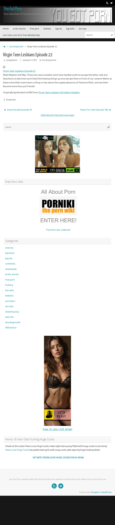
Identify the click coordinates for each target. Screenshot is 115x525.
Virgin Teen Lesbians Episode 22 (19, 71)
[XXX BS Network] (111, 3)
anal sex (9, 247)
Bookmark (11, 100)
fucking (9, 285)
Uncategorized (16, 46)
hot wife (9, 290)
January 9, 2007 (29, 60)
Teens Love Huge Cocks (17, 450)
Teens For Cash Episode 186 (94, 109)
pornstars (10, 301)
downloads (11, 269)
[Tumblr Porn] (107, 3)
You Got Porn (13, 8)
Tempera (95, 492)
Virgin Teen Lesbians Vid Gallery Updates (59, 92)
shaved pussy (12, 311)
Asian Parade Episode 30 (19, 109)
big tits (8, 258)
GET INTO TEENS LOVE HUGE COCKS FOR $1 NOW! (58, 457)
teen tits (9, 317)
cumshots (10, 263)
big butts (10, 253)
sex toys (9, 306)
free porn (10, 279)
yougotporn (11, 60)
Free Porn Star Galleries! (58, 230)
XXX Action (10, 327)
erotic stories (12, 274)
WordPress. (106, 492)
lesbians (9, 295)
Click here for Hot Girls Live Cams (57, 115)
